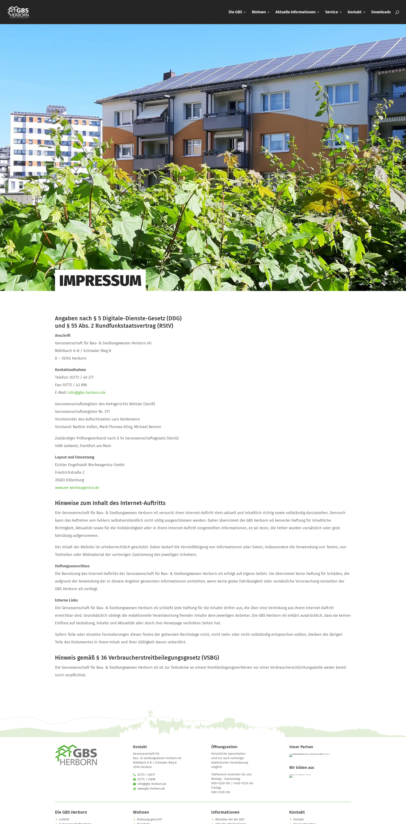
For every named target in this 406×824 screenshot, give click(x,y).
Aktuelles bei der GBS (229, 819)
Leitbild (64, 819)
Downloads (381, 12)
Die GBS (235, 12)
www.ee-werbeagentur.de (77, 487)
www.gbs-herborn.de (151, 788)
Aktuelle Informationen (295, 12)
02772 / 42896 (146, 779)
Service (331, 12)
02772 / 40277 (146, 774)
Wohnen (259, 12)
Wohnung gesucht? (149, 819)
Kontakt (355, 12)
